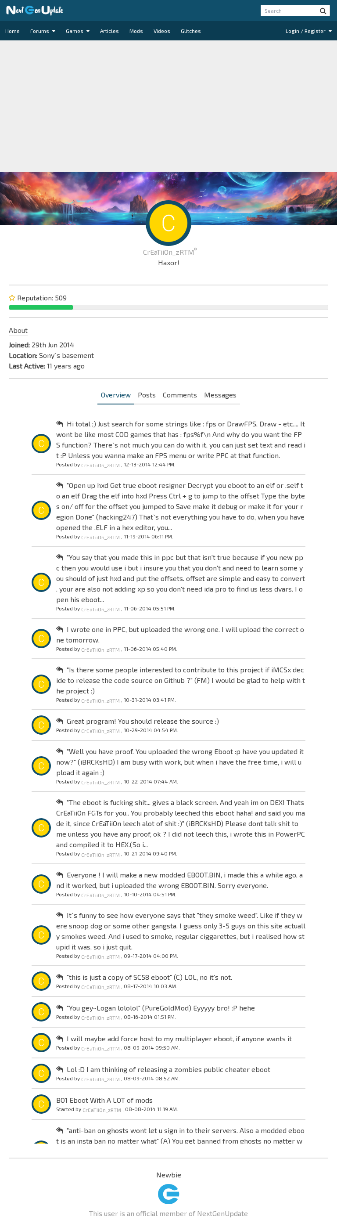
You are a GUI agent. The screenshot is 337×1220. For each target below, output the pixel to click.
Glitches (191, 31)
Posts (147, 394)
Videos (162, 31)
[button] (323, 11)
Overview (116, 394)
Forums (40, 31)
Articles (109, 31)
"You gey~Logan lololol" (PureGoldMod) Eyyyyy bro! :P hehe (161, 1007)
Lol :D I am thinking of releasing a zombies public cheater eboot (168, 1069)
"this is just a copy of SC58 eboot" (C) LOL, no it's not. (149, 977)
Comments (180, 394)
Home (12, 31)
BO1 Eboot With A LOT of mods (104, 1100)
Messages (220, 394)
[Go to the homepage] (34, 10)
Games (75, 31)
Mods (136, 31)
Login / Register (306, 31)
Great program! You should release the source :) (143, 721)
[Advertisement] (168, 106)
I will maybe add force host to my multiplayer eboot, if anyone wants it (179, 1038)
